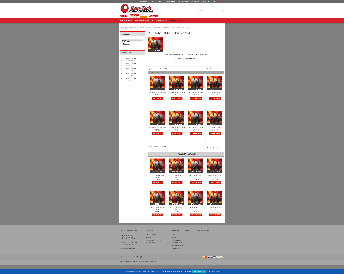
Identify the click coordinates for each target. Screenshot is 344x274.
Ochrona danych (177, 242)
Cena (162, 72)
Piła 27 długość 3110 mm (129, 65)
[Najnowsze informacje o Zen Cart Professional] (129, 257)
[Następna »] (220, 69)
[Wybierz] (132, 40)
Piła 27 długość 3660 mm (157, 92)
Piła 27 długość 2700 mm (129, 70)
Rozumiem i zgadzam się (199, 271)
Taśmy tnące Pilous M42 (161, 27)
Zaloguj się (205, 1)
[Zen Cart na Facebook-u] (125, 257)
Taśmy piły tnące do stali (142, 27)
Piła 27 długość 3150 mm (129, 80)
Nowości (148, 237)
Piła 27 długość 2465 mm (129, 73)
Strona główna (144, 1)
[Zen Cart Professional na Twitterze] (121, 257)
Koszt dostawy (177, 240)
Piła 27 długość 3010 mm (177, 127)
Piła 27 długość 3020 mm (157, 127)
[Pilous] (132, 43)
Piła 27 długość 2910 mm (129, 75)
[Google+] (133, 257)
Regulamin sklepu (178, 245)
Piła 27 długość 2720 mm (129, 78)
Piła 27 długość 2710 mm (129, 58)
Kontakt (196, 1)
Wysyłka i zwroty (170, 1)
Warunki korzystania (185, 1)
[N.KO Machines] (132, 42)
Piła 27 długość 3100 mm (215, 92)
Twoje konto (176, 248)
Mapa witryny (150, 242)
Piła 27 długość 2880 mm (129, 60)
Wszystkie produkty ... (153, 240)
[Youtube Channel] (141, 257)
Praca (160, 1)
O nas (153, 1)
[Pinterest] (137, 257)
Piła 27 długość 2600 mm (129, 68)
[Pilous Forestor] (132, 45)
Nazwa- (157, 72)
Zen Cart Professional (150, 261)
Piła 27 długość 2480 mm (129, 63)
